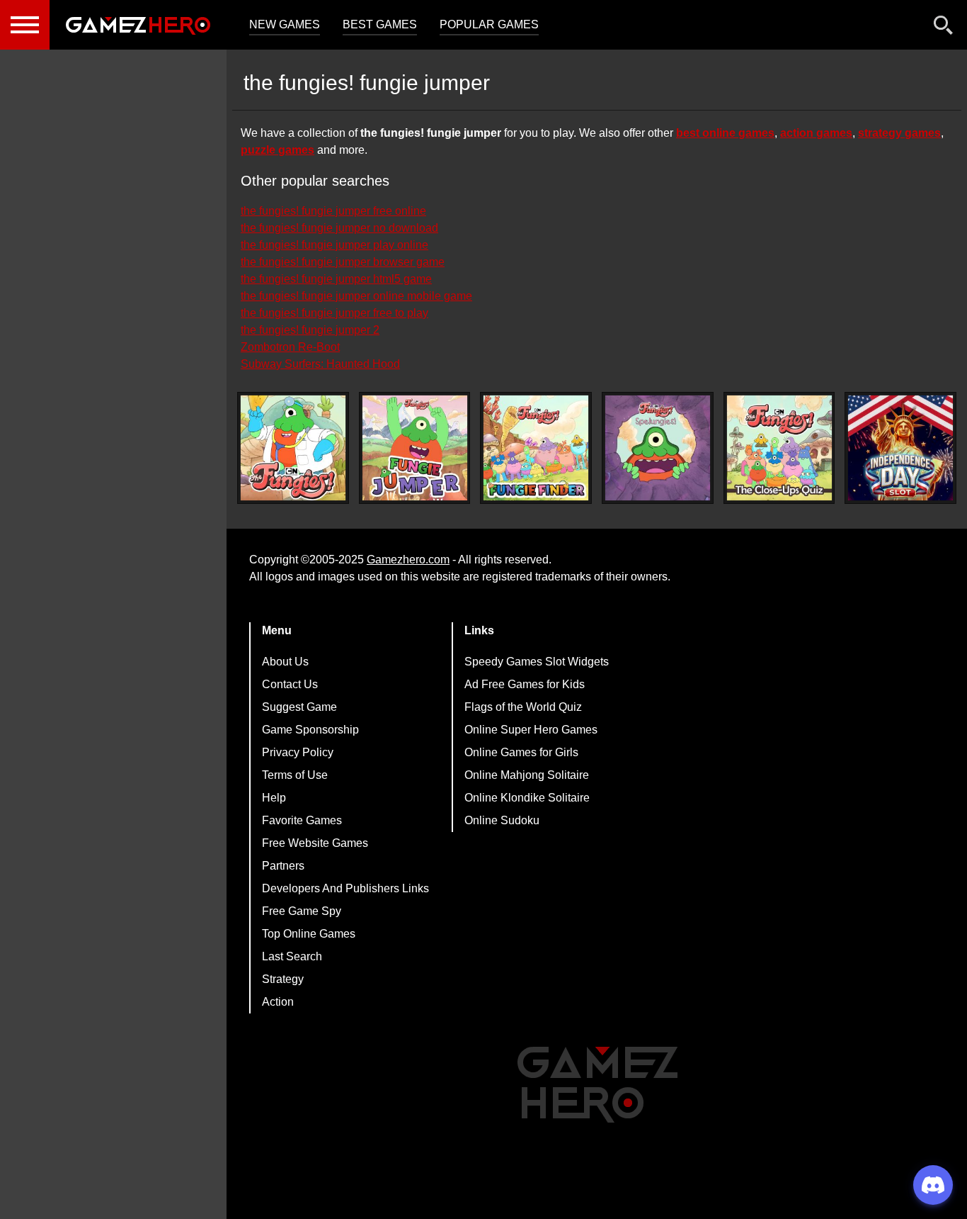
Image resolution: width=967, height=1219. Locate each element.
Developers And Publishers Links (345, 888)
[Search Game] (943, 28)
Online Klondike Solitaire (527, 798)
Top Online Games (308, 934)
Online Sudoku (501, 820)
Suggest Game (299, 707)
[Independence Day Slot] (900, 448)
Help (274, 798)
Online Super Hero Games (530, 730)
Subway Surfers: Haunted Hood (320, 364)
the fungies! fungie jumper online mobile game (356, 296)
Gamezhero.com (408, 560)
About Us (285, 662)
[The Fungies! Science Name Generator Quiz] (293, 448)
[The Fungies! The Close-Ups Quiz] (779, 448)
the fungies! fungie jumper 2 (310, 330)
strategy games (899, 133)
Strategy (283, 979)
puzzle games (277, 150)
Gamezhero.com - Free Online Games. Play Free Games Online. (138, 25)
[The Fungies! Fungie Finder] (536, 448)
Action (278, 1002)
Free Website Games (315, 843)
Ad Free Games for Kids (524, 684)
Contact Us (290, 684)
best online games (725, 133)
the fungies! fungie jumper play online (334, 245)
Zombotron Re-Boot (290, 347)
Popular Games (489, 24)
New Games (284, 24)
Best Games (380, 24)
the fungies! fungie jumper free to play (334, 313)
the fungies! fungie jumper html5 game (336, 279)
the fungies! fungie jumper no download (339, 228)
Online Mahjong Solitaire (526, 775)
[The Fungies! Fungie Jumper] (415, 448)
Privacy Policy (297, 752)
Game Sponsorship (310, 730)
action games (816, 133)
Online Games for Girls (521, 752)
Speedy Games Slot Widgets (536, 662)
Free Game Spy (301, 911)
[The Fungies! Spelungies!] (657, 448)
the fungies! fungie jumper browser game (343, 262)
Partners (283, 866)
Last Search (292, 956)
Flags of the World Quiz (523, 707)
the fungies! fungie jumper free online (333, 211)
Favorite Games (302, 820)
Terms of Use (295, 775)
